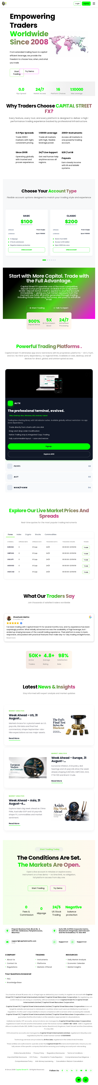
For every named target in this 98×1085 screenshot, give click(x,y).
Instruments (42, 959)
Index (19, 534)
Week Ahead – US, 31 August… (23, 716)
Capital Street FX (22, 1069)
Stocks (38, 534)
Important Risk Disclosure (17, 1057)
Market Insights (74, 967)
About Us (11, 959)
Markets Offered (44, 967)
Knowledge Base (14, 982)
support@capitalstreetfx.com (24, 941)
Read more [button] (11, 638)
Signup (49, 446)
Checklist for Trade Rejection (51, 1057)
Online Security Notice (22, 1053)
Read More (14, 738)
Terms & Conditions (75, 1053)
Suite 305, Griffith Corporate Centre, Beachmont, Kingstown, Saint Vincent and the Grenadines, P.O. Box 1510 (74, 931)
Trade (86, 547)
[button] (86, 1080)
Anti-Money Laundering (44, 1061)
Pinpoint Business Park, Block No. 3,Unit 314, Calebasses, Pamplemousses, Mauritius (27, 931)
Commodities (50, 534)
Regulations (12, 967)
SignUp (86, 3)
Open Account (26, 250)
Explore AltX (49, 454)
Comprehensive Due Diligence (77, 1057)
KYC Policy (34, 1057)
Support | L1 (63, 942)
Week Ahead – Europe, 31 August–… (68, 759)
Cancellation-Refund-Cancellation (69, 1061)
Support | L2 (81, 942)
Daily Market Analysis (77, 959)
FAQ (8, 979)
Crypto (28, 534)
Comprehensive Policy (24, 1061)
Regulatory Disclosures (56, 1053)
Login (77, 3)
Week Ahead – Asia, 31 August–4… (24, 801)
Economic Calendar (76, 963)
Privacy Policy (39, 1053)
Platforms (41, 963)
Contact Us (12, 963)
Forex (10, 534)
